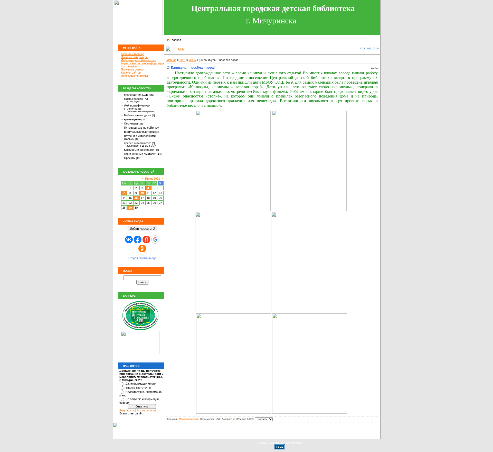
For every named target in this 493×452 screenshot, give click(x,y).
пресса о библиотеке (137, 143)
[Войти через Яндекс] (146, 239)
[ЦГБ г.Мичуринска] (140, 330)
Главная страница (132, 54)
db (234, 419)
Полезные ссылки (132, 69)
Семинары (131, 123)
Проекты (129, 157)
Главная (175, 39)
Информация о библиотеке (138, 60)
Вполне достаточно (138, 387)
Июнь (192, 59)
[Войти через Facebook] (137, 239)
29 (130, 207)
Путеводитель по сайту (139, 127)
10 (142, 192)
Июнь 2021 (152, 178)
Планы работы (133, 98)
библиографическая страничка (137, 107)
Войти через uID (142, 229)
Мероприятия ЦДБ (136, 94)
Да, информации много (141, 383)
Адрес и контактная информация (142, 63)
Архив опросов (146, 410)
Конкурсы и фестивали (139, 149)
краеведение (132, 119)
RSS (181, 48)
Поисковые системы (134, 75)
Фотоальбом (129, 66)
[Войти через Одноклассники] (142, 248)
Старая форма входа (142, 258)
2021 (182, 59)
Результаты (127, 410)
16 (136, 197)
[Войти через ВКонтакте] (129, 239)
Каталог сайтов (131, 72)
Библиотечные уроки (137, 115)
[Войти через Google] (155, 239)
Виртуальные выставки (139, 131)
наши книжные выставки (140, 153)
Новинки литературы (134, 57)
